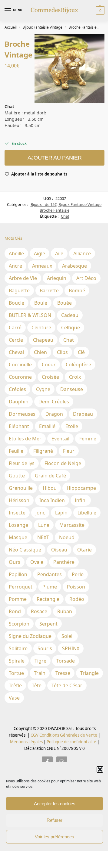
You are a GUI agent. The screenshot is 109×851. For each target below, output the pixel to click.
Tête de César (66, 685)
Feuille (16, 451)
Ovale (36, 562)
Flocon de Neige (63, 463)
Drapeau (83, 414)
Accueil (11, 27)
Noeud (66, 537)
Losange (18, 525)
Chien (40, 352)
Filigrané (43, 451)
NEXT (43, 537)
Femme (87, 438)
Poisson (76, 586)
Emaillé (47, 426)
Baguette (19, 290)
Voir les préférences (54, 836)
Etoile (71, 426)
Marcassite (71, 525)
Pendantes (49, 574)
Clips (62, 352)
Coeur (49, 364)
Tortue (16, 673)
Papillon (18, 574)
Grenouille (21, 488)
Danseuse (71, 389)
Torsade (65, 660)
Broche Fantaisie (82, 27)
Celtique (70, 327)
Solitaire (18, 648)
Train (39, 673)
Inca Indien (52, 500)
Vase (14, 697)
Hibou (50, 488)
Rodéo (76, 599)
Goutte (17, 475)
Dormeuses (22, 414)
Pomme (18, 599)
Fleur (68, 451)
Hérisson (19, 500)
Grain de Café (50, 475)
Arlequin (56, 278)
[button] (100, 769)
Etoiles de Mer (25, 438)
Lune (43, 525)
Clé (81, 352)
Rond (15, 611)
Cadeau (69, 315)
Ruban (64, 611)
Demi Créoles (53, 401)
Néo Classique (25, 549)
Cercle (16, 340)
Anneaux (42, 265)
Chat (65, 216)
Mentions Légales (26, 741)
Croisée (50, 377)
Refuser (54, 820)
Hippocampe (81, 488)
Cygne (43, 389)
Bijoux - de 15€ (44, 204)
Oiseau (59, 549)
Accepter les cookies (54, 803)
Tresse (62, 673)
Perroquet (20, 586)
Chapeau (43, 340)
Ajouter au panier (55, 158)
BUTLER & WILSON (30, 315)
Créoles (17, 389)
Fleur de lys (22, 463)
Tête (36, 685)
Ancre (15, 265)
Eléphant (19, 426)
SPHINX (70, 648)
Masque (18, 537)
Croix (75, 377)
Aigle (39, 253)
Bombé (77, 290)
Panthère (63, 562)
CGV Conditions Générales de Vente (64, 735)
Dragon (54, 414)
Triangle (89, 673)
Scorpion (19, 623)
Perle (78, 574)
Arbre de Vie (23, 278)
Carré (15, 327)
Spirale (17, 660)
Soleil (67, 636)
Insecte (17, 512)
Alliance (82, 253)
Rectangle (48, 599)
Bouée (64, 303)
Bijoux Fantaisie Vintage (42, 27)
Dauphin (18, 401)
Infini (81, 500)
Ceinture (41, 327)
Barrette (49, 290)
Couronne (20, 377)
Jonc (40, 512)
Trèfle (15, 685)
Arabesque (74, 265)
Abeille (16, 253)
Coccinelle (20, 364)
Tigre (40, 660)
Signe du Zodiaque (30, 636)
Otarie (84, 549)
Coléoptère (78, 364)
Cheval (16, 352)
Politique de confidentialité (71, 741)
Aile (59, 253)
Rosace (39, 611)
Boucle (16, 303)
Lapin (61, 512)
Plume (49, 586)
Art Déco (86, 278)
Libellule (87, 512)
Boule (40, 303)
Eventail (60, 438)
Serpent (48, 623)
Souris (45, 648)
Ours (14, 562)
